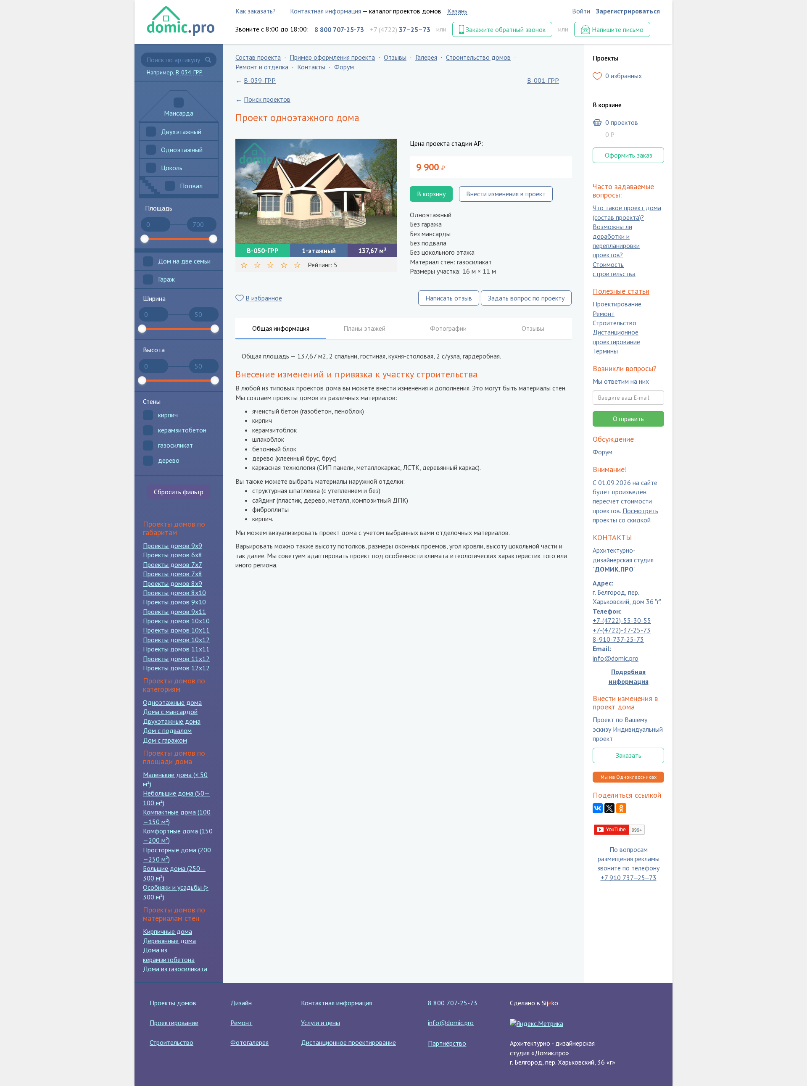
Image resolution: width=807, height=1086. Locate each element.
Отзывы (395, 57)
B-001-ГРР (543, 80)
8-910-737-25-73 (618, 639)
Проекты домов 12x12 (176, 668)
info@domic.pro (615, 658)
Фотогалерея (249, 1042)
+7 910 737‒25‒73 (629, 877)
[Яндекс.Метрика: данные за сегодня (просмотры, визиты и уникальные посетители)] (536, 1023)
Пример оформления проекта (332, 57)
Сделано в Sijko (534, 1003)
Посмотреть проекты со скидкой (625, 515)
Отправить (628, 418)
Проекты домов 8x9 (172, 583)
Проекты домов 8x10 (174, 592)
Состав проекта (258, 57)
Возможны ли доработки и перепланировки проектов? (616, 241)
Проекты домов (173, 1003)
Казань (457, 11)
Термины (605, 351)
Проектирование (617, 304)
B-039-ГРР (260, 80)
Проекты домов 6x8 (172, 555)
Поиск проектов (267, 99)
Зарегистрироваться (628, 11)
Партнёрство (447, 1043)
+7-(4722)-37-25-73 (622, 630)
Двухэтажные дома (171, 721)
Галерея (426, 57)
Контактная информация (325, 11)
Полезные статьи (621, 291)
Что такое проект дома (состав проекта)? (627, 212)
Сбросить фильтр (178, 492)
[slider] (144, 239)
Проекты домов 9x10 (174, 602)
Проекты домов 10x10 (176, 621)
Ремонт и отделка (261, 67)
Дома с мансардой (170, 711)
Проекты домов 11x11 (176, 649)
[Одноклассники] (621, 809)
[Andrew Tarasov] (620, 829)
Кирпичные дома (167, 931)
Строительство (614, 323)
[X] (609, 809)
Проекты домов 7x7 (172, 564)
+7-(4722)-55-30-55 (622, 621)
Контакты (311, 67)
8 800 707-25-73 (452, 1003)
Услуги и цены (320, 1022)
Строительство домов (478, 57)
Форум (344, 67)
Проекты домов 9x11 (174, 611)
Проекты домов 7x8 (172, 573)
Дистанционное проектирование (616, 337)
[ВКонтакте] (598, 809)
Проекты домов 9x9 (172, 545)
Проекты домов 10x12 (176, 639)
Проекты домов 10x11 (176, 630)
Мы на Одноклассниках (629, 777)
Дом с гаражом (165, 740)
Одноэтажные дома (172, 702)
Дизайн (241, 1003)
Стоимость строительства (614, 269)
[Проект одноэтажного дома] (316, 191)
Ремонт (603, 313)
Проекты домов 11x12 (176, 658)
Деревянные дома (169, 940)
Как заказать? (255, 11)
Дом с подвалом (167, 730)
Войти (581, 11)
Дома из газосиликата (175, 969)
